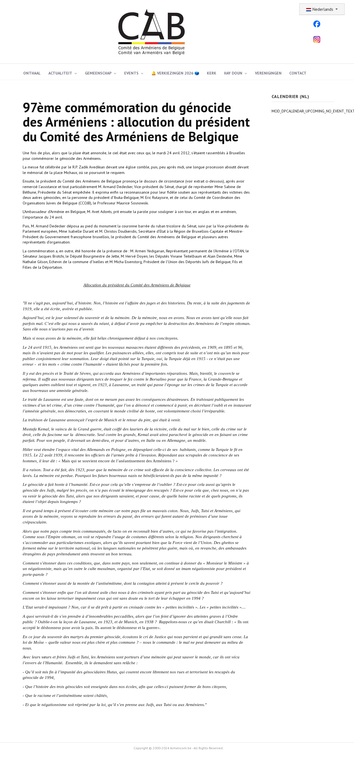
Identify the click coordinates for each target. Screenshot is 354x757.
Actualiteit (60, 73)
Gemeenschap (98, 73)
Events (131, 73)
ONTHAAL (32, 73)
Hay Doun (233, 73)
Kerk (211, 73)
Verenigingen (268, 73)
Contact (297, 73)
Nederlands (322, 9)
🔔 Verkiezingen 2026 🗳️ (175, 73)
